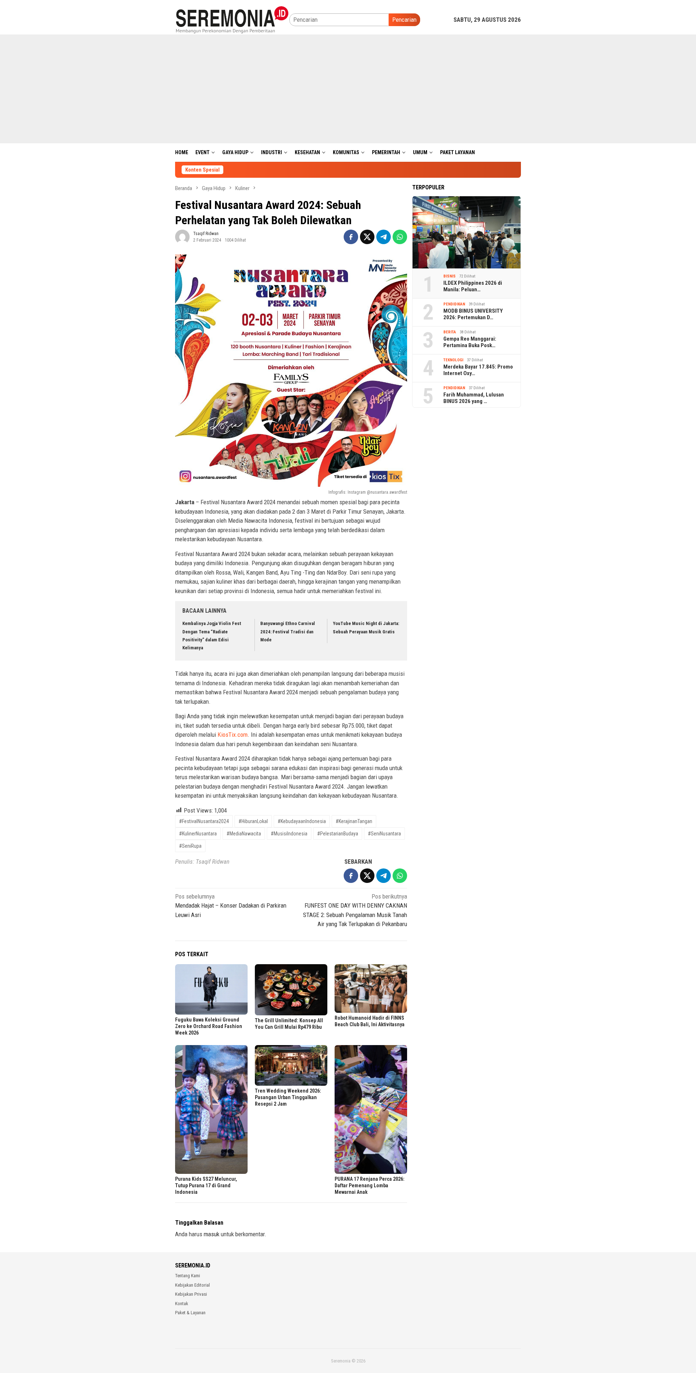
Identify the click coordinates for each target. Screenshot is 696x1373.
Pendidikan (454, 304)
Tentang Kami (187, 1275)
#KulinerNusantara (198, 833)
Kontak (181, 1303)
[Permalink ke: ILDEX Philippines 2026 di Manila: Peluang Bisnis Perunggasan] (466, 232)
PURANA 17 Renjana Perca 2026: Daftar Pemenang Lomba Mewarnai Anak (370, 1185)
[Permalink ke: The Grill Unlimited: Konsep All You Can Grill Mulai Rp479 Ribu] (291, 989)
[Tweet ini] (367, 237)
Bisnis (449, 276)
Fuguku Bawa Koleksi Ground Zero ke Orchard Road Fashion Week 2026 (208, 1026)
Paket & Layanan (190, 1312)
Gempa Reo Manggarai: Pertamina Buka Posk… (469, 342)
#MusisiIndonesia (289, 833)
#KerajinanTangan (354, 821)
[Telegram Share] (383, 237)
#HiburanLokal (253, 821)
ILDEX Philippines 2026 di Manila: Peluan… (472, 286)
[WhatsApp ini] (400, 237)
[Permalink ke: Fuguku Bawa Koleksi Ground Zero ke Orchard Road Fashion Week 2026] (211, 989)
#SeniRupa (190, 846)
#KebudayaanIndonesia (302, 821)
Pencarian (404, 19)
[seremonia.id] (232, 19)
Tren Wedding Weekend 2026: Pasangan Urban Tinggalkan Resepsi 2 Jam (288, 1097)
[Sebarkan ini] (351, 237)
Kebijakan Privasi (191, 1294)
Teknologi (453, 360)
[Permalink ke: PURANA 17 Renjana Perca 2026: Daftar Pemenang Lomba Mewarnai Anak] (371, 1109)
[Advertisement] (348, 89)
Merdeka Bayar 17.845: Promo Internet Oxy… (478, 370)
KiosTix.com (233, 734)
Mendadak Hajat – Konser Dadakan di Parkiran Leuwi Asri (230, 905)
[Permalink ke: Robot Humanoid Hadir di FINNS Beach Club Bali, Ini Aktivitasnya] (371, 988)
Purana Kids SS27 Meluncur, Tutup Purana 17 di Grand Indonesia (206, 1185)
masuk (211, 1234)
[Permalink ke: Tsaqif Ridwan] (182, 236)
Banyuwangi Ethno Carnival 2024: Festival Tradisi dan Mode (287, 631)
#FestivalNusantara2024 (204, 821)
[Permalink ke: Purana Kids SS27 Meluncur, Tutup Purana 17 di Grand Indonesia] (211, 1109)
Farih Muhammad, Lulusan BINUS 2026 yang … (473, 397)
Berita (449, 332)
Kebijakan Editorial (192, 1285)
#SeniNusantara (384, 833)
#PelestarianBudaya (337, 833)
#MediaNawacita (244, 833)
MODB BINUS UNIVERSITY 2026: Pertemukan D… (473, 314)
